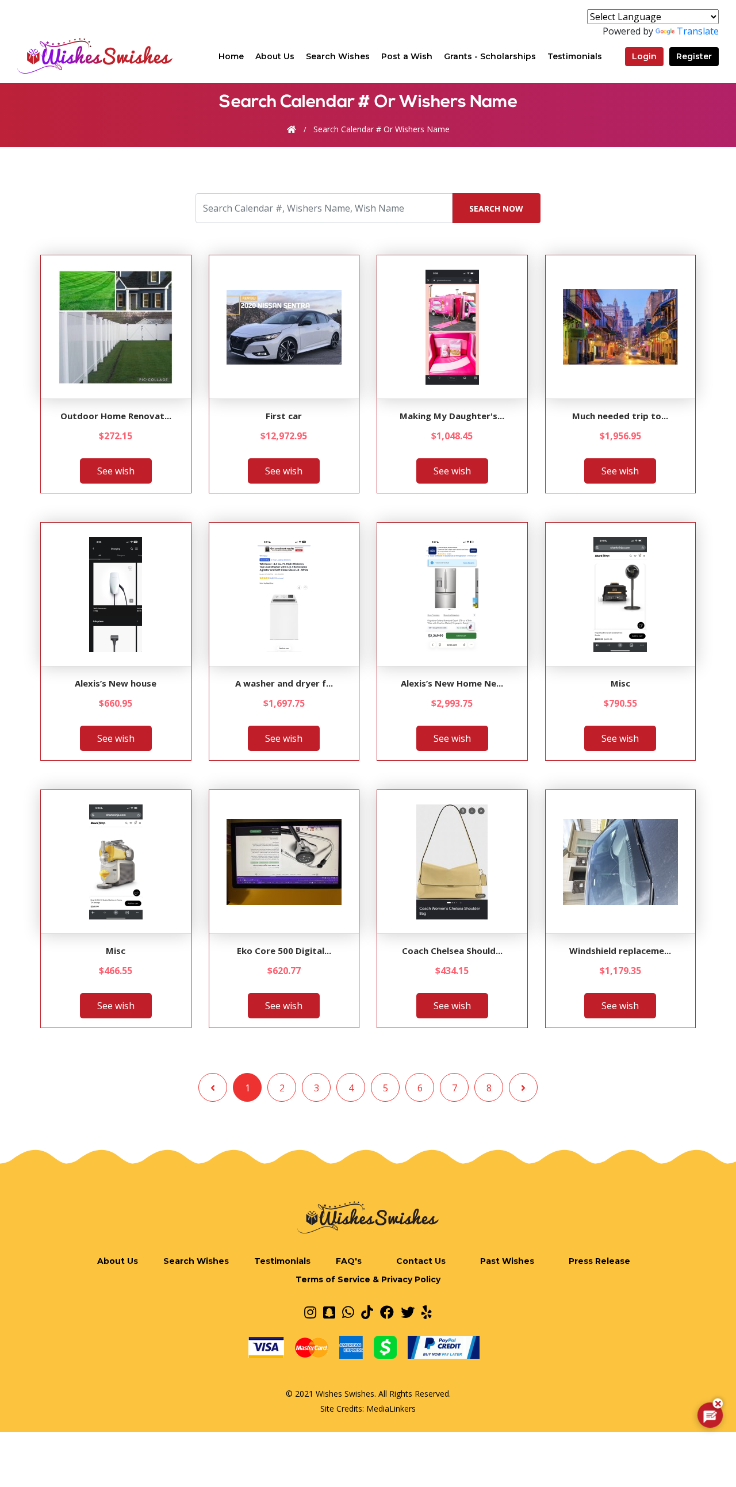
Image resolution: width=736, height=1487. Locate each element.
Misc (620, 683)
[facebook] (387, 1312)
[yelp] (426, 1312)
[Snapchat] (329, 1312)
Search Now (496, 208)
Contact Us (421, 1261)
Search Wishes (338, 56)
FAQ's (349, 1261)
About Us (274, 56)
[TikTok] (367, 1312)
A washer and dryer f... (284, 683)
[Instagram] (310, 1312)
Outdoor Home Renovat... (115, 415)
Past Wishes (507, 1261)
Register (694, 56)
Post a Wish (406, 56)
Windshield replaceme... (620, 950)
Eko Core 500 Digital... (284, 950)
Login (644, 56)
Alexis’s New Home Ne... (452, 683)
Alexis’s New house (115, 683)
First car (284, 415)
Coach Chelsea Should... (452, 950)
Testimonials (574, 56)
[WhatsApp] (348, 1312)
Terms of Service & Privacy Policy (368, 1279)
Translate (698, 31)
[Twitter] (408, 1312)
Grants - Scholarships (490, 56)
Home (231, 56)
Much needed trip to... (620, 415)
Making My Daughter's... (452, 415)
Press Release (599, 1261)
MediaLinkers (391, 1408)
